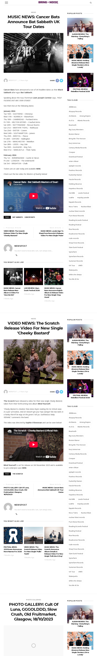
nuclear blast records (77, 211)
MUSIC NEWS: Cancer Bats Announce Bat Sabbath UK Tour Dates (50, 490)
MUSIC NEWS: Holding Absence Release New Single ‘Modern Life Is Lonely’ (80, 651)
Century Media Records (78, 148)
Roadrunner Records (77, 234)
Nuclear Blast (86, 206)
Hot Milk (72, 193)
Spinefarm (73, 252)
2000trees (72, 107)
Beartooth (72, 125)
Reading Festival (75, 225)
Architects (72, 116)
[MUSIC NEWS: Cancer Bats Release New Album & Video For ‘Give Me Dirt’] (13, 276)
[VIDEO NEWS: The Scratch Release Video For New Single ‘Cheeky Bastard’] (33, 361)
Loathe (71, 197)
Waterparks (73, 270)
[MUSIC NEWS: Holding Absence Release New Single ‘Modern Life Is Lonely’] (80, 53)
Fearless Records (75, 170)
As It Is (71, 120)
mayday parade (83, 197)
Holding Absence (75, 184)
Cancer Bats (30, 217)
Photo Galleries (33, 600)
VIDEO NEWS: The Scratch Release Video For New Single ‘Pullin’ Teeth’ (33, 550)
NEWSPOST (13, 80)
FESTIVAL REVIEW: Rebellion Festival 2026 (80, 396)
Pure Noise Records (76, 215)
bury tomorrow (74, 143)
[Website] (16, 255)
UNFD (80, 265)
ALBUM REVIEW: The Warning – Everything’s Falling (80, 36)
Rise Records (74, 229)
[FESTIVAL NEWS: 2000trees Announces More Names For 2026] (13, 535)
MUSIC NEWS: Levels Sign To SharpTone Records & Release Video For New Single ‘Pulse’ (51, 233)
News (33, 12)
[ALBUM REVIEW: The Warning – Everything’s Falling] (80, 27)
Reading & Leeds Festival (78, 220)
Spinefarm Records (76, 256)
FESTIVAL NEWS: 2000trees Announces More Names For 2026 (13, 549)
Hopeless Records (76, 188)
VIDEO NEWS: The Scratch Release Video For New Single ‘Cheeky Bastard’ (16, 233)
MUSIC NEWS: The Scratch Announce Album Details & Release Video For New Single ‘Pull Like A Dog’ (53, 551)
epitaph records (75, 166)
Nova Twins (73, 206)
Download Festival (76, 157)
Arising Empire (85, 116)
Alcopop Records (75, 111)
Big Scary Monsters (76, 129)
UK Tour (72, 265)
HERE (38, 169)
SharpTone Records (76, 243)
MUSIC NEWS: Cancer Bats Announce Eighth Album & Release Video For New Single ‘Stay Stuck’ (53, 292)
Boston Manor (74, 134)
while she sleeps (75, 274)
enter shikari (73, 161)
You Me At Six (74, 279)
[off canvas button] (6, 2)
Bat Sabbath (18, 217)
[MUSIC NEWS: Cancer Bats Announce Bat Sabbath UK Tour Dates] (33, 52)
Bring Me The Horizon (77, 138)
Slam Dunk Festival (76, 247)
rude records (74, 238)
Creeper (72, 152)
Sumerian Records (76, 261)
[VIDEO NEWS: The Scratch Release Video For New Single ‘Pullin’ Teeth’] (33, 535)
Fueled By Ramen (75, 175)
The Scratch (18, 474)
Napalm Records (75, 202)
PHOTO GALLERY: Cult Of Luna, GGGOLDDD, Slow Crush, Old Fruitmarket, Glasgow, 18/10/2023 (16, 491)
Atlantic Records (83, 120)
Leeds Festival (83, 193)
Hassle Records (75, 179)
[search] (91, 2)
